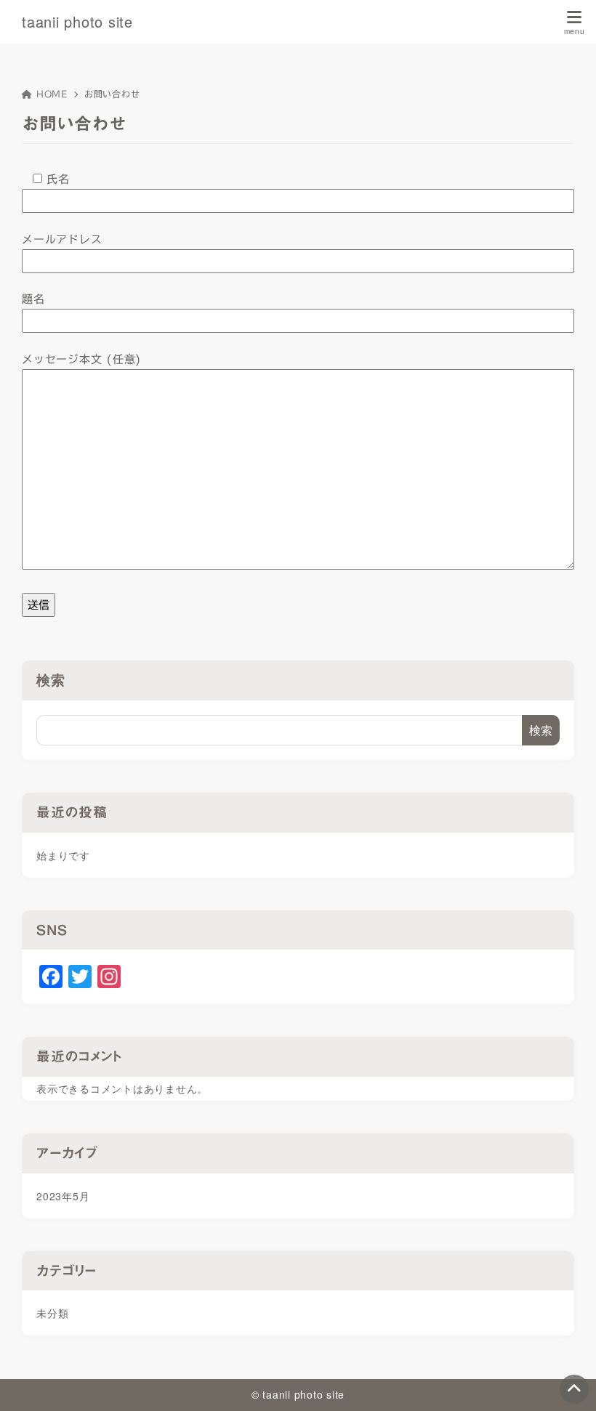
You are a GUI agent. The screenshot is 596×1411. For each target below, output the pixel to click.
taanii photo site (77, 21)
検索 (50, 680)
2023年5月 (62, 1196)
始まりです (63, 855)
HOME (52, 93)
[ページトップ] (574, 1389)
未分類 (52, 1313)
